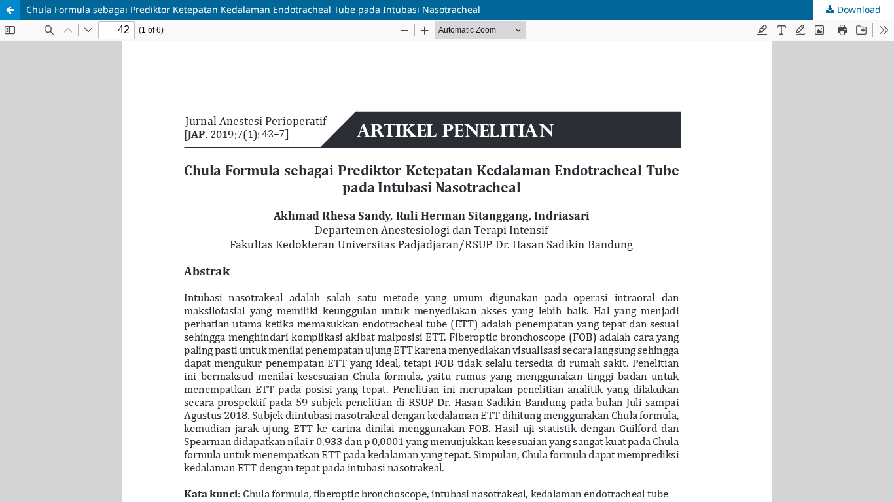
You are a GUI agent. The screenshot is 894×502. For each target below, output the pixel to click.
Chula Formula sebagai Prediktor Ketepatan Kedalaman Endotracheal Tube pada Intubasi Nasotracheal (253, 9)
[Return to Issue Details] (10, 10)
